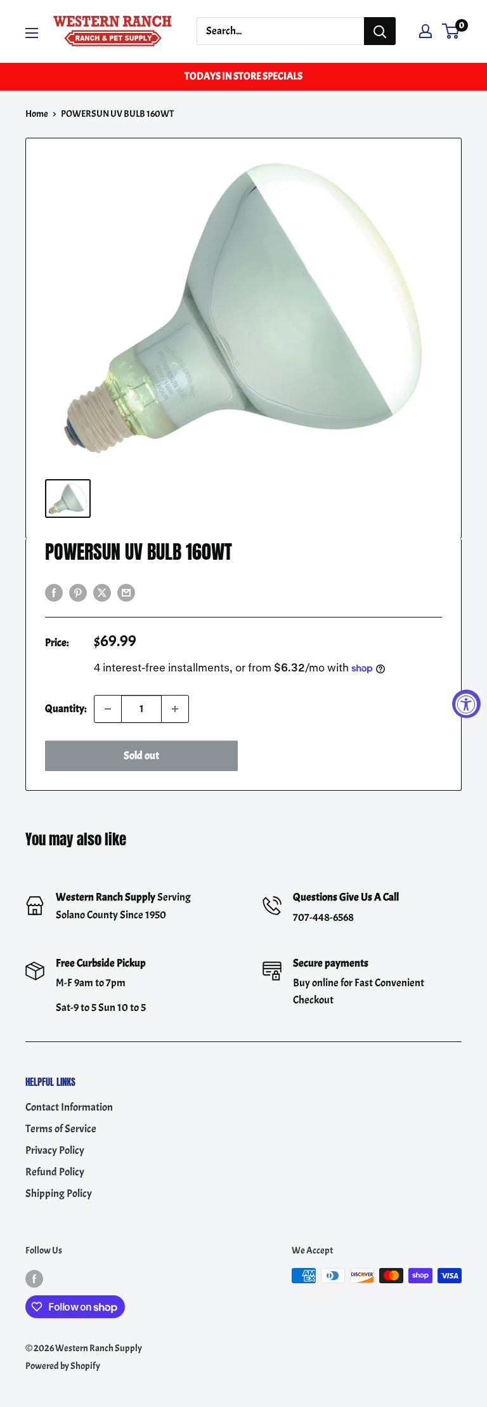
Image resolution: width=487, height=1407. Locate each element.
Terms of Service (60, 1128)
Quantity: (65, 708)
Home (36, 114)
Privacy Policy (54, 1150)
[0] (451, 31)
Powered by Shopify (62, 1366)
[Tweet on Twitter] (102, 591)
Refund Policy (54, 1172)
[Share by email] (126, 591)
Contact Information (69, 1107)
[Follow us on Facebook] (34, 1278)
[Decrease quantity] (107, 709)
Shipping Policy (58, 1193)
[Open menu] (31, 33)
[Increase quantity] (175, 709)
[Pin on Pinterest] (78, 591)
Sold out (141, 755)
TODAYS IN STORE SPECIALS (243, 76)
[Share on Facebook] (54, 591)
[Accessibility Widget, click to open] (466, 703)
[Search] (380, 31)
